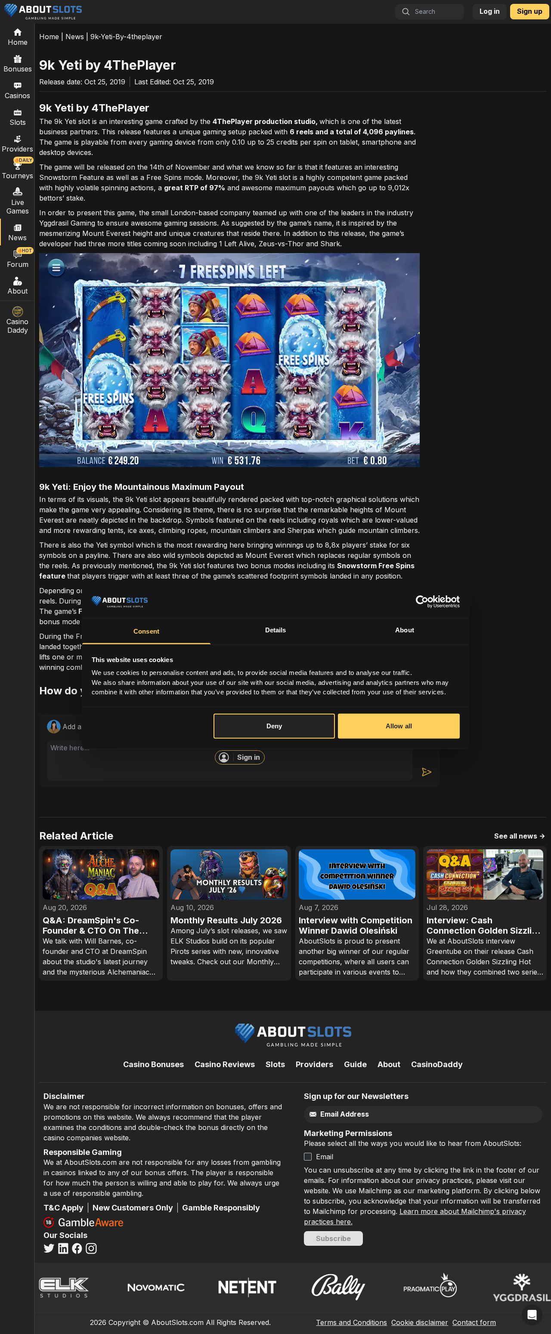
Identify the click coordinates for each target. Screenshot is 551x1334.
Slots (17, 122)
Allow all (399, 726)
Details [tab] (275, 630)
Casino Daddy (17, 325)
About (17, 291)
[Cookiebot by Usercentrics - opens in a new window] (422, 601)
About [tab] (404, 630)
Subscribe (333, 1238)
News (74, 36)
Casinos (17, 95)
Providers (314, 1064)
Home (49, 36)
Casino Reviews (225, 1064)
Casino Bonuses (153, 1064)
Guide (355, 1064)
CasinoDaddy (437, 1064)
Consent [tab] (146, 631)
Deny (274, 726)
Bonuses (17, 69)
